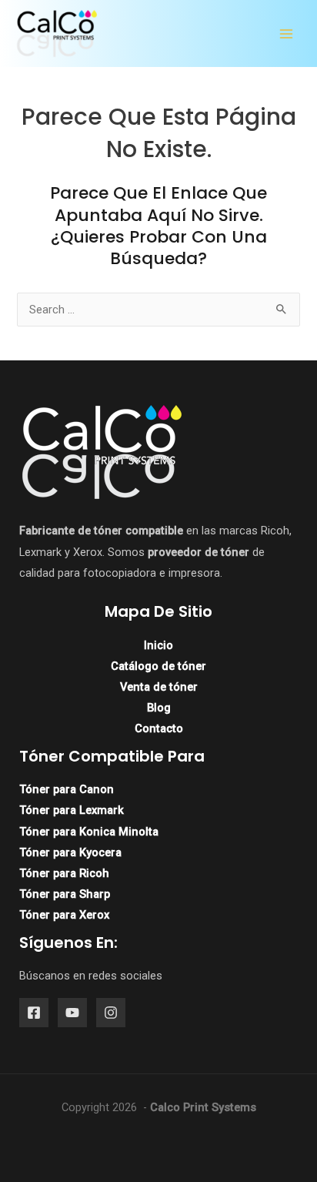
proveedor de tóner (198, 552)
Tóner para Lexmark (71, 810)
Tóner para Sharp (64, 894)
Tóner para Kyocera (70, 852)
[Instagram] (110, 1012)
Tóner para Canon (66, 789)
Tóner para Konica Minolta (88, 832)
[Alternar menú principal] (286, 33)
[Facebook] (33, 1012)
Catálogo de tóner (158, 666)
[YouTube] (72, 1012)
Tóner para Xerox (64, 915)
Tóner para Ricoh (64, 873)
